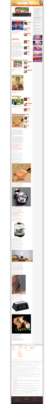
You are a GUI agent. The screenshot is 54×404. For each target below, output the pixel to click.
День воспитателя (29, 62)
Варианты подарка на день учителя (20, 108)
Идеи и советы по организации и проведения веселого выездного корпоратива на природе (29, 48)
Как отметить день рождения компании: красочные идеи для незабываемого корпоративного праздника (29, 54)
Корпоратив (28, 46)
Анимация (13, 347)
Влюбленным (17, 114)
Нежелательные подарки (20, 355)
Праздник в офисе (21, 5)
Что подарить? (40, 5)
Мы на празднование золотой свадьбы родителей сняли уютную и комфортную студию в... (37, 23)
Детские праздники (15, 5)
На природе (13, 349)
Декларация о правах (25, 403)
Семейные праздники (35, 5)
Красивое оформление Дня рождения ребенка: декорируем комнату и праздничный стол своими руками (29, 35)
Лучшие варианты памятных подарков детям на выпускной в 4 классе (17, 71)
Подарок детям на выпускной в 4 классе (17, 13)
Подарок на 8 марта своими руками (29, 117)
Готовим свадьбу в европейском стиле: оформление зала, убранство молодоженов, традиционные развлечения (29, 24)
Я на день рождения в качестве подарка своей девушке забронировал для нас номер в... (37, 29)
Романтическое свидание (17, 96)
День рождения (13, 96)
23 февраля (13, 114)
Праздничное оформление (27, 5)
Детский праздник (29, 33)
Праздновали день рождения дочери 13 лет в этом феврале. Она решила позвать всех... (37, 19)
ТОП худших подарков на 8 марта (29, 122)
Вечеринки (25, 347)
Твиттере (28, 399)
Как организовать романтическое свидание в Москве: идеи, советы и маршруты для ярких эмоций (29, 105)
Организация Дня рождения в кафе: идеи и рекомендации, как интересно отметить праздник (29, 100)
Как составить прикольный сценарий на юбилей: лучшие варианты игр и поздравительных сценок (29, 110)
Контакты (15, 401)
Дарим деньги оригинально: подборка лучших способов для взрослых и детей (17, 33)
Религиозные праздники (27, 350)
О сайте (17, 401)
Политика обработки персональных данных (32, 403)
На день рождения (24, 114)
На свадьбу (28, 114)
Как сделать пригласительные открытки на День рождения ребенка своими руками (29, 30)
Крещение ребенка (13, 348)
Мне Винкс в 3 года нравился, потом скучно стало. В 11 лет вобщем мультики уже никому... (37, 32)
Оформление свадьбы (32, 348)
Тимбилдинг (25, 348)
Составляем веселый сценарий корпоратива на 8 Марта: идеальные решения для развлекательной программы (29, 43)
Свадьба (20, 96)
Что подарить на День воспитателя (29, 67)
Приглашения (31, 349)
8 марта (15, 114)
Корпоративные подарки (21, 114)
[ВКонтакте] (37, 0)
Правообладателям (40, 403)
